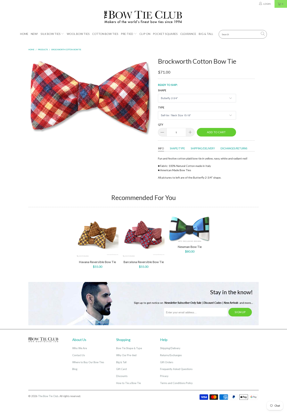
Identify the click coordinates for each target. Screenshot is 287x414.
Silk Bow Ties (51, 33)
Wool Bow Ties (78, 33)
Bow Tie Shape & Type (129, 348)
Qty (160, 124)
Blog (74, 369)
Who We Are (79, 348)
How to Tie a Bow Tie (128, 383)
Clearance (188, 33)
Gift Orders (166, 362)
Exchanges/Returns (234, 148)
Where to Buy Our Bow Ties (88, 362)
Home (24, 33)
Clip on (144, 33)
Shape (162, 90)
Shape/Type (177, 148)
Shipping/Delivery (203, 148)
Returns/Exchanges (171, 355)
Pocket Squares (165, 33)
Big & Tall (206, 33)
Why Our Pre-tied (126, 355)
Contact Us (78, 355)
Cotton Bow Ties (105, 33)
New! (34, 33)
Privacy (164, 376)
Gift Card (121, 369)
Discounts (121, 376)
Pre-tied (127, 33)
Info (161, 148)
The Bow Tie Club (48, 396)
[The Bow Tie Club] (143, 17)
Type (161, 107)
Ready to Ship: (167, 84)
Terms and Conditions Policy (176, 383)
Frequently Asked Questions (176, 369)
